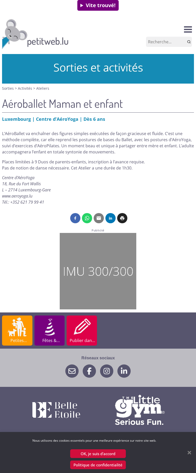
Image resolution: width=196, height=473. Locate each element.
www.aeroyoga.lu (17, 196)
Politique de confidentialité (98, 464)
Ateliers (42, 88)
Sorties (8, 88)
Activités (25, 88)
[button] (189, 452)
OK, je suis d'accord (98, 453)
